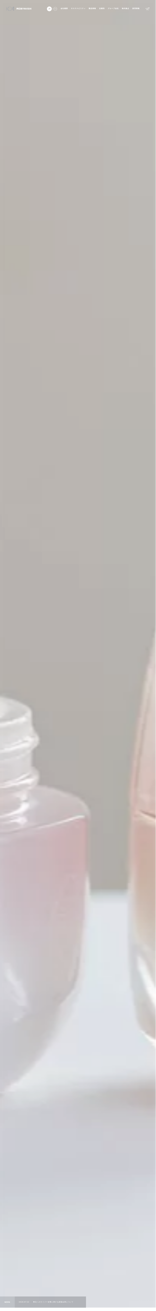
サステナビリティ (78, 8)
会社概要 (64, 8)
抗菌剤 (102, 8)
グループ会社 (113, 8)
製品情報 (92, 8)
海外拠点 (125, 8)
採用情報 (136, 8)
